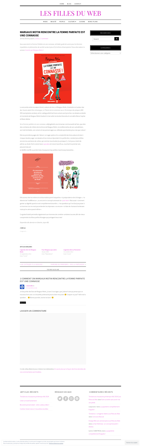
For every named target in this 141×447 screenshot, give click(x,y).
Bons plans (93, 22)
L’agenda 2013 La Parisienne (72, 250)
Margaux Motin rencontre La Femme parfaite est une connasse (52, 33)
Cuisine (82, 22)
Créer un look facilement (28, 401)
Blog (69, 4)
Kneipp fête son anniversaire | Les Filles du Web (104, 421)
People (62, 22)
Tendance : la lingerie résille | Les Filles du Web (104, 414)
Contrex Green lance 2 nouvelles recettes (34, 409)
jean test (65, 200)
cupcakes (46, 144)
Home (62, 4)
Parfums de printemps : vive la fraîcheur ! (68, 264)
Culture (71, 22)
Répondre (22, 302)
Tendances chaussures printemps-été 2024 (34, 396)
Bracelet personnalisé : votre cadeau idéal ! (34, 405)
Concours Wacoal (98, 417)
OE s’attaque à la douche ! (32, 264)
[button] (53, 79)
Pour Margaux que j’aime (49, 250)
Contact (77, 4)
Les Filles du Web (70, 13)
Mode (45, 22)
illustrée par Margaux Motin (34, 50)
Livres (37, 38)
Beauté (53, 22)
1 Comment (44, 38)
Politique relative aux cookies (56, 443)
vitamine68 (29, 286)
